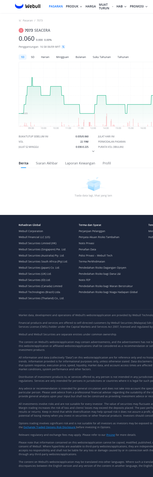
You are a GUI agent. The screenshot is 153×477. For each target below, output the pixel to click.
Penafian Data (87, 249)
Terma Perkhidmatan (92, 261)
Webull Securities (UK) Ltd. (35, 274)
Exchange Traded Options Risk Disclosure (50, 427)
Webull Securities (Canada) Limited (40, 286)
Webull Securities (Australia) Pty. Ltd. (42, 255)
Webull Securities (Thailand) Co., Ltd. (41, 298)
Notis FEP (84, 280)
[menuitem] (56, 6)
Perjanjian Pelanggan (92, 231)
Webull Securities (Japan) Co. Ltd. (39, 267)
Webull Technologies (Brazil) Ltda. (40, 292)
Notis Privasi (86, 243)
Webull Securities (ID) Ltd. (35, 280)
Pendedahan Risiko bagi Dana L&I (100, 274)
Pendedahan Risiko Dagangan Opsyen (102, 267)
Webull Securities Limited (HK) (37, 243)
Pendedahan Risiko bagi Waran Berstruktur (106, 286)
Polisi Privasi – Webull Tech (96, 255)
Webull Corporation (31, 231)
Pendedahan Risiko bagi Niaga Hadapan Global (108, 292)
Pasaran (28, 20)
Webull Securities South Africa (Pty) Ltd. (43, 261)
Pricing (110, 435)
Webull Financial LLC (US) (34, 237)
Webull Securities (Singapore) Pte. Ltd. (42, 249)
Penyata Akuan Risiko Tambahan (99, 237)
